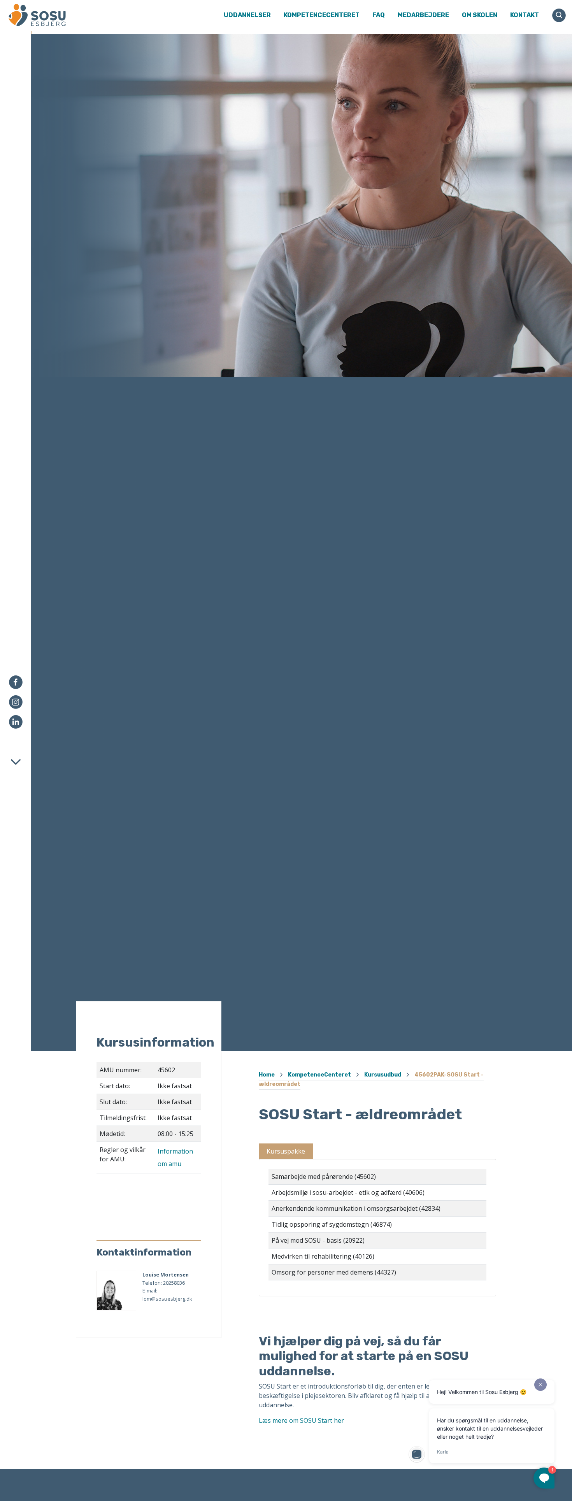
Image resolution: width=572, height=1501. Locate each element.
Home (267, 1074)
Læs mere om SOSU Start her (301, 1420)
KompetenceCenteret (319, 1074)
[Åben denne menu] (68, 15)
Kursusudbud (382, 1074)
